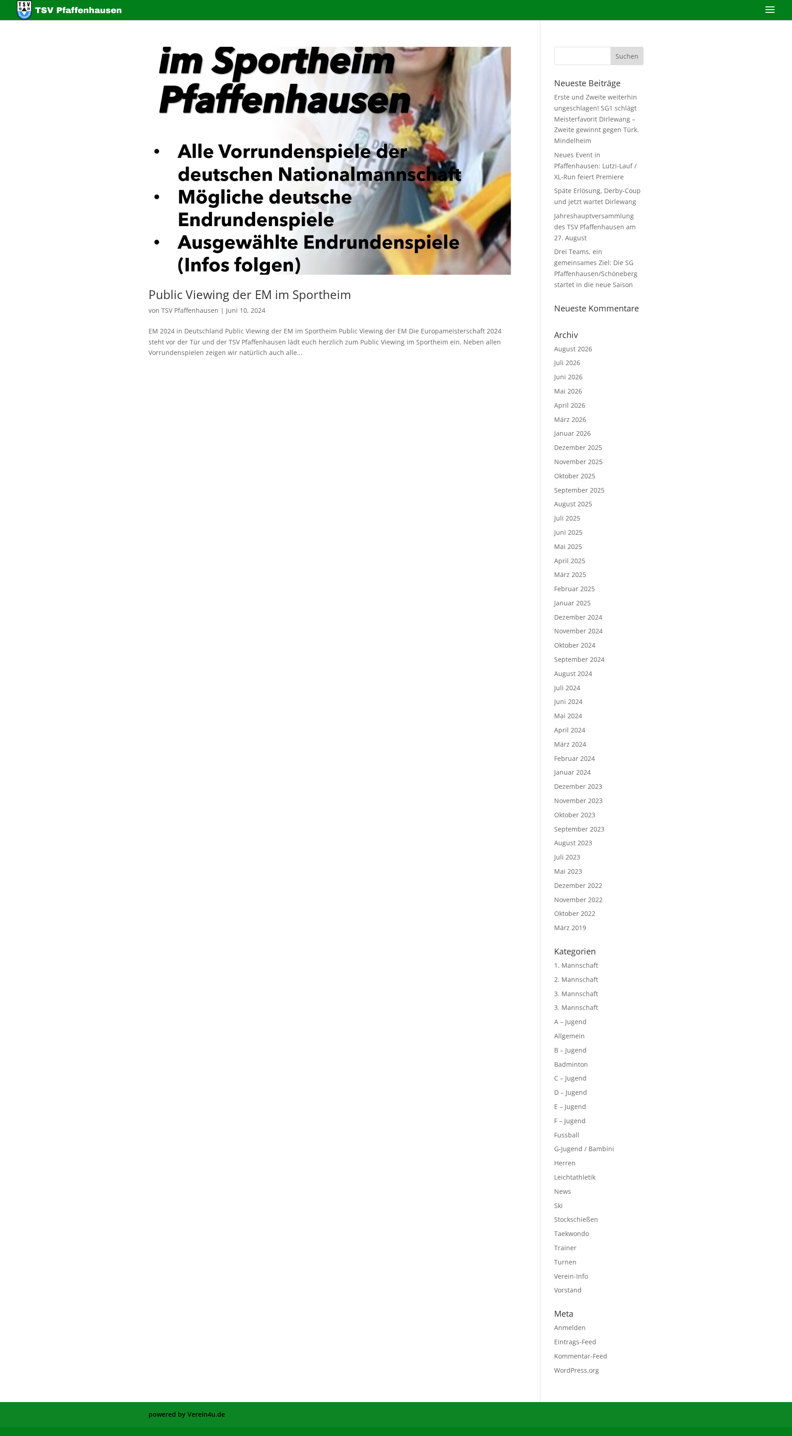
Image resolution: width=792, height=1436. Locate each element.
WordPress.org (576, 1370)
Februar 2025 (574, 588)
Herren (565, 1163)
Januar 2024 (572, 772)
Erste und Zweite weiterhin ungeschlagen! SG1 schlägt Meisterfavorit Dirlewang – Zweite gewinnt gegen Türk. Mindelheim (596, 119)
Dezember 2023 (578, 786)
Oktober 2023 (574, 814)
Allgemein (569, 1035)
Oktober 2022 (574, 913)
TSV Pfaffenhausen (190, 310)
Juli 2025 (567, 518)
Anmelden (570, 1327)
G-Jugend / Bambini (584, 1148)
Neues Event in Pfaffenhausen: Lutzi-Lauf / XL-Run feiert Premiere (595, 165)
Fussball (566, 1135)
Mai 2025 (568, 546)
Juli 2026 (567, 362)
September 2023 (579, 829)
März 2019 (570, 927)
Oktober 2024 (574, 645)
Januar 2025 (572, 603)
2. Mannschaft (576, 979)
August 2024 (573, 673)
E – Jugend (570, 1106)
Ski (558, 1205)
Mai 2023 (568, 871)
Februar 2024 (574, 758)
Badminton (571, 1064)
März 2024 (570, 744)
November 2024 (578, 631)
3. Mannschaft (576, 993)
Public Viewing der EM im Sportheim (249, 294)
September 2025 (579, 490)
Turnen (565, 1262)
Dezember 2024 (578, 617)
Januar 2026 (572, 433)
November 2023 (578, 800)
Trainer (565, 1247)
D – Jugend (570, 1092)
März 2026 (570, 419)
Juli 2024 (567, 687)
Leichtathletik (574, 1177)
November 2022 (578, 899)
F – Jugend (570, 1120)
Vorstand (568, 1290)
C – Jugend (570, 1078)
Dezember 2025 (578, 447)
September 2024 (579, 659)
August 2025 (573, 503)
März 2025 (570, 574)
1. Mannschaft (576, 965)
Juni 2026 (568, 376)
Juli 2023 (567, 857)
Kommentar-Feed (580, 1356)
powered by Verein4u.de (186, 1414)
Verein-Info (571, 1276)
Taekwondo (571, 1233)
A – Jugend (570, 1021)
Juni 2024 (568, 701)
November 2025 (578, 461)
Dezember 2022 (578, 885)
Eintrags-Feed (575, 1341)
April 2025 (569, 560)
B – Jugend (570, 1050)
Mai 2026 (568, 391)
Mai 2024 (568, 715)
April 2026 (569, 405)
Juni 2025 (568, 532)
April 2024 (569, 730)
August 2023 (573, 842)
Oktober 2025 (574, 475)
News (562, 1191)
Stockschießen (576, 1219)
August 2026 (573, 348)
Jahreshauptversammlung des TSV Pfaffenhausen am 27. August (595, 226)
